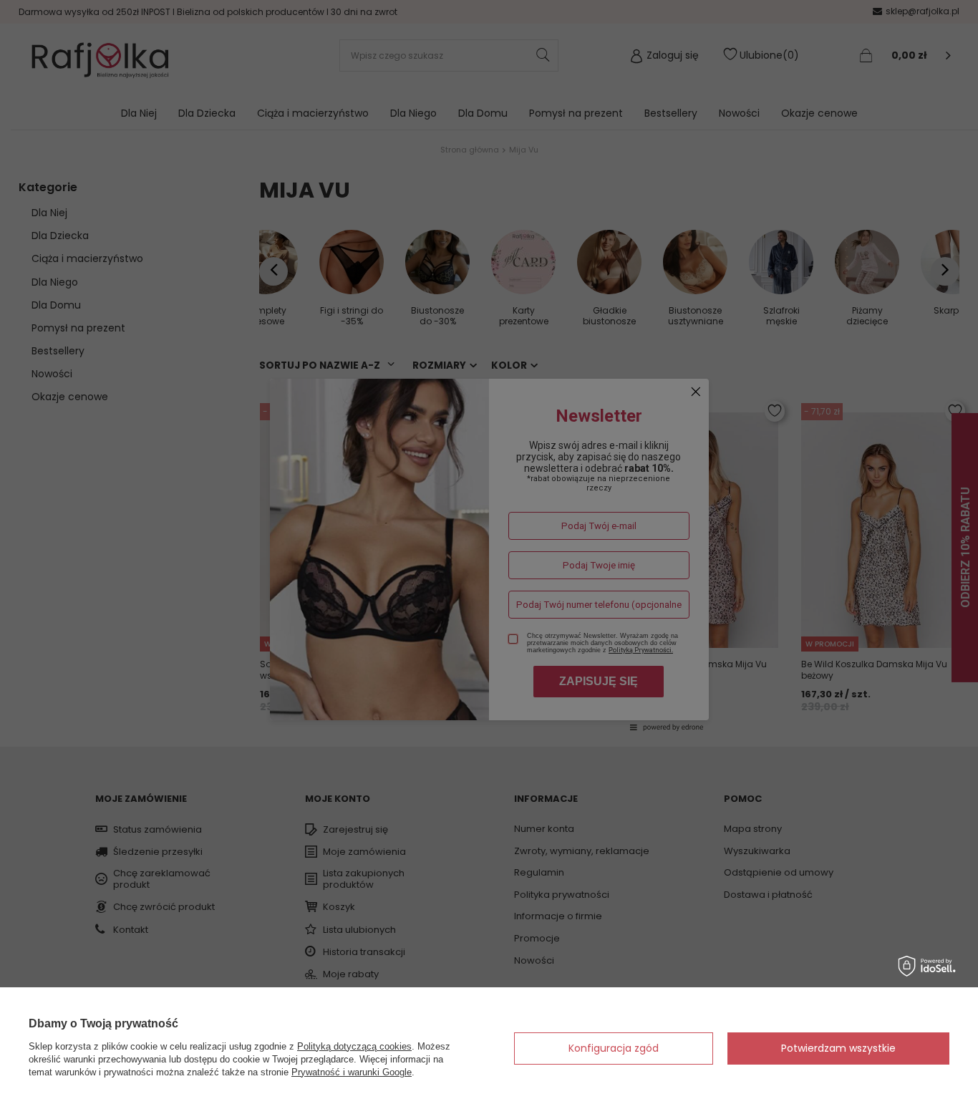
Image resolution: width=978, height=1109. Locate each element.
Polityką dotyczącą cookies (354, 1046)
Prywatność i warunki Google (351, 1072)
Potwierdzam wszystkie (838, 1048)
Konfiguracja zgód (613, 1048)
